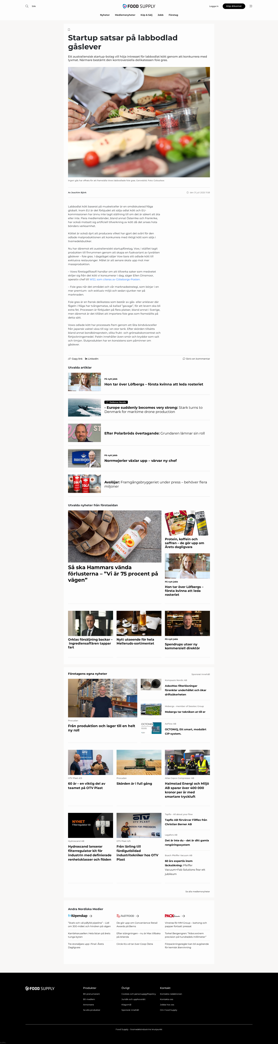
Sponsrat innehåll (130, 1010)
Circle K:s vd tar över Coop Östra (135, 944)
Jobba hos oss (167, 1004)
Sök (34, 6)
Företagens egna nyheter (87, 673)
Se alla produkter (91, 1010)
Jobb (160, 15)
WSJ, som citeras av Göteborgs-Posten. (115, 279)
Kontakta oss (166, 999)
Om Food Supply (168, 1010)
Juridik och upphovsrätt (133, 999)
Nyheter (105, 15)
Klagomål (126, 1004)
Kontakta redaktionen (171, 994)
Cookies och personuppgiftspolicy (138, 994)
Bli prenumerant (91, 994)
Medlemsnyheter (125, 15)
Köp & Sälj (146, 15)
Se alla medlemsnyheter (197, 891)
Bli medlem (89, 999)
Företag (173, 15)
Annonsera (88, 1004)
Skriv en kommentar (198, 358)
